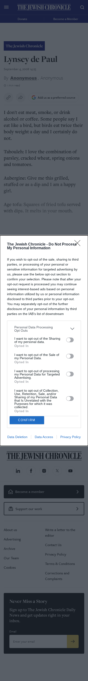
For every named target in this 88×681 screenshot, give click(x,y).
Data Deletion (17, 437)
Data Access (44, 437)
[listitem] (44, 329)
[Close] (78, 244)
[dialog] (44, 340)
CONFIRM (26, 420)
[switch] (70, 340)
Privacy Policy (70, 437)
